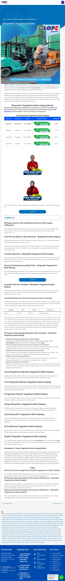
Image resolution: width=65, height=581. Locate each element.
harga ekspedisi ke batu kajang (14, 523)
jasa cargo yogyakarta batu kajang (11, 525)
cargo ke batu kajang (56, 513)
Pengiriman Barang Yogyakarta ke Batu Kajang (38, 536)
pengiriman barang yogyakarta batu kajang (13, 536)
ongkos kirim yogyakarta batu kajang (26, 534)
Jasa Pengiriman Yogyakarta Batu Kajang (37, 527)
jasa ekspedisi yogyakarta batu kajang (32, 525)
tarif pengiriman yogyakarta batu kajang (17, 542)
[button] (62, 2)
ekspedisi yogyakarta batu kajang (37, 521)
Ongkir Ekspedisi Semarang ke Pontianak (34, 531)
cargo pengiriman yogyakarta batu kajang (34, 515)
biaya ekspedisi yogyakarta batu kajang (15, 513)
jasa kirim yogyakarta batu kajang (15, 527)
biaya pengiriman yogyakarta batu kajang (39, 513)
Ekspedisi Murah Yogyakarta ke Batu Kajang (51, 519)
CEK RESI (32, 279)
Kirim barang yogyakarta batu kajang (27, 529)
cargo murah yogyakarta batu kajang (12, 515)
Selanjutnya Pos (58, 503)
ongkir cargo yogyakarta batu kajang (12, 531)
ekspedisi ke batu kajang (8, 519)
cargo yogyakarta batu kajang (55, 515)
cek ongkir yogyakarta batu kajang (31, 517)
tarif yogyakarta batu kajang (37, 542)
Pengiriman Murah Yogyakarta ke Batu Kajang (28, 538)
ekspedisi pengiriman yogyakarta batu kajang (14, 521)
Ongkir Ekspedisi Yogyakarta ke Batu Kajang (21, 532)
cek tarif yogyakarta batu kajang (50, 517)
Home (4, 19)
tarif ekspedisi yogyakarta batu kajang (32, 540)
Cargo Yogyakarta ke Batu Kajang (11, 517)
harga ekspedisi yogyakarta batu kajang (35, 523)
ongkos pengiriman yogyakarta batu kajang (48, 534)
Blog (9, 19)
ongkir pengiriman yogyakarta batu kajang (45, 532)
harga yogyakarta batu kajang (55, 523)
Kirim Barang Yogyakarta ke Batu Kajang (50, 529)
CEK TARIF (32, 211)
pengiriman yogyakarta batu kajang (51, 538)
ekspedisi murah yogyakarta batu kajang (27, 519)
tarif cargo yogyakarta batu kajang (11, 540)
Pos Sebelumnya (7, 503)
